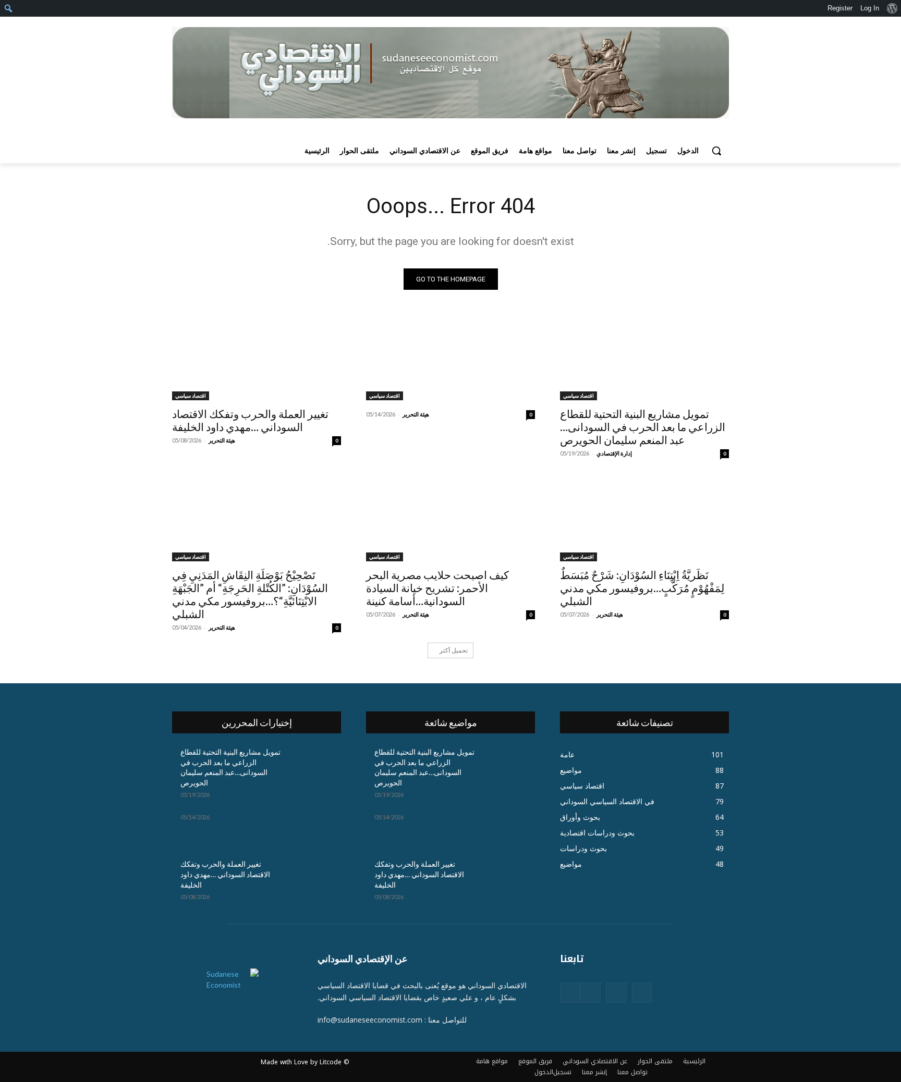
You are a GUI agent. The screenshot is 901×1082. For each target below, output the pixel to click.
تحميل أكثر (454, 650)
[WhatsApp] (570, 992)
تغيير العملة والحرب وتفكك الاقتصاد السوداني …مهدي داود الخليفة (250, 420)
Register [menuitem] (840, 8)
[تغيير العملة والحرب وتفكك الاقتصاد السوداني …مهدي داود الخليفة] (256, 358)
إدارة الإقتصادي (614, 453)
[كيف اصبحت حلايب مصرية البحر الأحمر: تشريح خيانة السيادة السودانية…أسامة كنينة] (450, 519)
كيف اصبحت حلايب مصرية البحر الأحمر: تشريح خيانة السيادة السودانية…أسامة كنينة (437, 587)
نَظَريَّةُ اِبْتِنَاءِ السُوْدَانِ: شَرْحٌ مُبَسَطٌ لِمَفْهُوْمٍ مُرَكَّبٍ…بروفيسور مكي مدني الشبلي (642, 587)
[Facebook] (642, 992)
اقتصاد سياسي (578, 395)
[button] (716, 150)
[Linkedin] (616, 992)
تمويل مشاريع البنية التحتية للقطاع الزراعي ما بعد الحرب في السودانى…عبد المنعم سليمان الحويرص (642, 426)
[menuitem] (892, 8)
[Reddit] (590, 992)
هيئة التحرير (416, 414)
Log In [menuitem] (869, 8)
